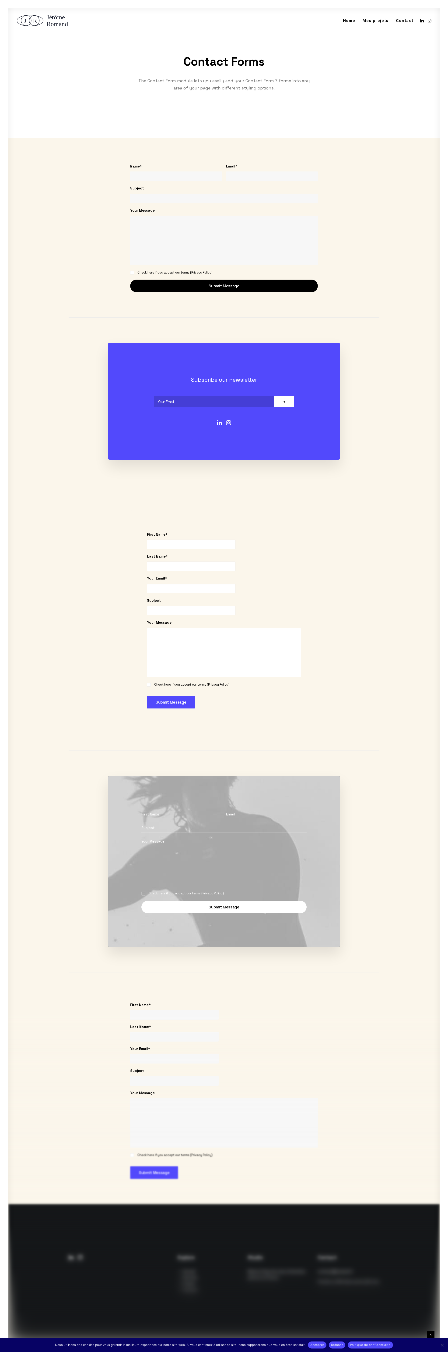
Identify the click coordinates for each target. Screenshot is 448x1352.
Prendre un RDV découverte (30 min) (348, 1282)
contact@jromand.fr (335, 1271)
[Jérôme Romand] (44, 20)
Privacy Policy (201, 272)
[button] (422, 20)
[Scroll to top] (430, 1334)
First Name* (157, 534)
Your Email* (157, 578)
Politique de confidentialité (370, 1345)
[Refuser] (442, 1345)
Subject (137, 188)
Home (349, 20)
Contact (404, 20)
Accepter (317, 1345)
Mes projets (375, 20)
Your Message (142, 210)
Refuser (337, 1345)
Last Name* (157, 556)
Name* (136, 166)
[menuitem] (349, 20)
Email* (231, 166)
